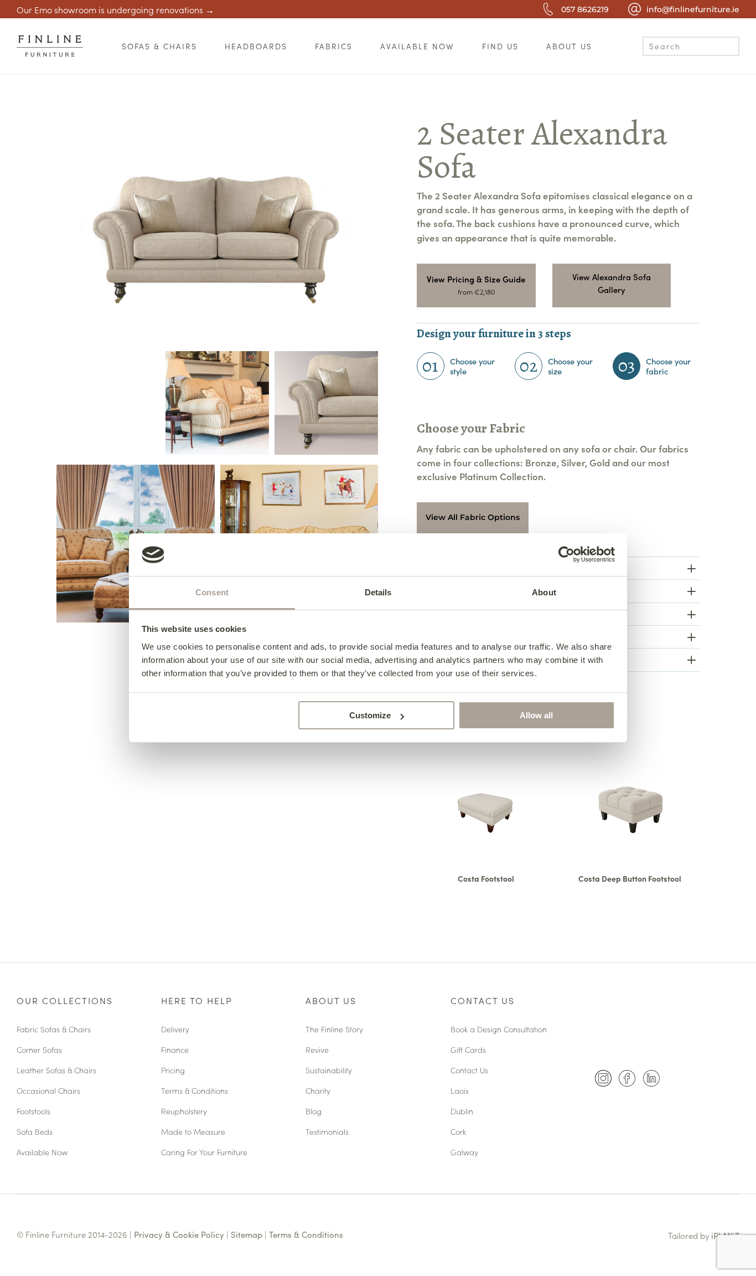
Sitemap (246, 1234)
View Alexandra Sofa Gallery (611, 283)
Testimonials (327, 1132)
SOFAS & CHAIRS (159, 46)
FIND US (500, 46)
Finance (175, 1050)
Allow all (536, 715)
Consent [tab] (212, 592)
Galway (464, 1152)
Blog (313, 1111)
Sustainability (328, 1071)
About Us (330, 1001)
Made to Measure (193, 1132)
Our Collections (65, 1001)
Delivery (175, 1030)
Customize (370, 715)
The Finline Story (334, 1030)
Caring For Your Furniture (204, 1152)
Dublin (462, 1111)
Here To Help (196, 1001)
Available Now (42, 1152)
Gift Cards (468, 1050)
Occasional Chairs (48, 1091)
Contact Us (483, 1001)
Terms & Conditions (194, 1091)
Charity (317, 1091)
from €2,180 (476, 291)
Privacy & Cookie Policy (179, 1234)
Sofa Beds (35, 1132)
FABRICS (334, 46)
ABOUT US (569, 46)
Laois (460, 1091)
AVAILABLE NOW (417, 46)
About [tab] (544, 592)
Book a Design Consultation (499, 1030)
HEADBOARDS (256, 46)
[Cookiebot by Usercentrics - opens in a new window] (566, 554)
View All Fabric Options (473, 517)
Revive (317, 1050)
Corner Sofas (39, 1050)
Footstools (33, 1111)
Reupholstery (184, 1111)
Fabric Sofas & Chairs (54, 1030)
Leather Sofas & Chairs (56, 1071)
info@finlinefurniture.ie (692, 9)
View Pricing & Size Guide (476, 279)
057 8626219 (585, 9)
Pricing (173, 1071)
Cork (458, 1132)
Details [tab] (378, 592)
